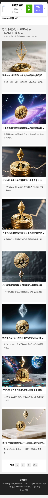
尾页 (35, 465)
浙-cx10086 (24, 490)
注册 (29, 8)
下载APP (38, 8)
